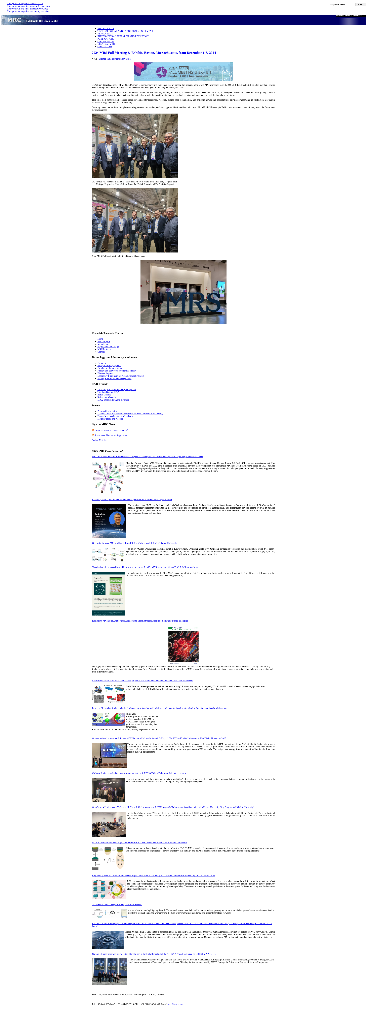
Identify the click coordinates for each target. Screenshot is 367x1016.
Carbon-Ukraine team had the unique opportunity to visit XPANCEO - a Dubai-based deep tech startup (139, 773)
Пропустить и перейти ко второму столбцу (28, 11)
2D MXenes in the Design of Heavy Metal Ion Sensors (117, 904)
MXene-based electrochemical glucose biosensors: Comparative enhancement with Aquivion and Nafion (139, 842)
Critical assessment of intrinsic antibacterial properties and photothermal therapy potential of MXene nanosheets (142, 680)
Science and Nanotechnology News (111, 435)
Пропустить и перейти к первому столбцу (27, 8)
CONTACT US (104, 46)
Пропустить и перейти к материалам (25, 3)
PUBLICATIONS (105, 39)
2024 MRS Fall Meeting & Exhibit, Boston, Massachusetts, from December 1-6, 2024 (154, 53)
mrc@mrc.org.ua (176, 1004)
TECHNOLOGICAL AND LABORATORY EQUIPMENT (125, 31)
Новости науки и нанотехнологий (111, 430)
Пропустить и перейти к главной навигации (28, 6)
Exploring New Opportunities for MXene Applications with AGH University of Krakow (132, 499)
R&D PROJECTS (105, 28)
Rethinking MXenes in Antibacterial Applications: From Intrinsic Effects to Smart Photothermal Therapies (140, 621)
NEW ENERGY (105, 33)
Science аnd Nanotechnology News (115, 59)
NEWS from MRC (106, 44)
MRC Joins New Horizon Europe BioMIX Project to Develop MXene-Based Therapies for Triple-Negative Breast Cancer (147, 456)
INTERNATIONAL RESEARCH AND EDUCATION (123, 36)
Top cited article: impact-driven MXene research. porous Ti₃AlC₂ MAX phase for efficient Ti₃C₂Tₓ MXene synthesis (145, 567)
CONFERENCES (105, 41)
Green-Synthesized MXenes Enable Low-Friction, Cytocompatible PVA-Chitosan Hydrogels (134, 543)
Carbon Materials (99, 440)
